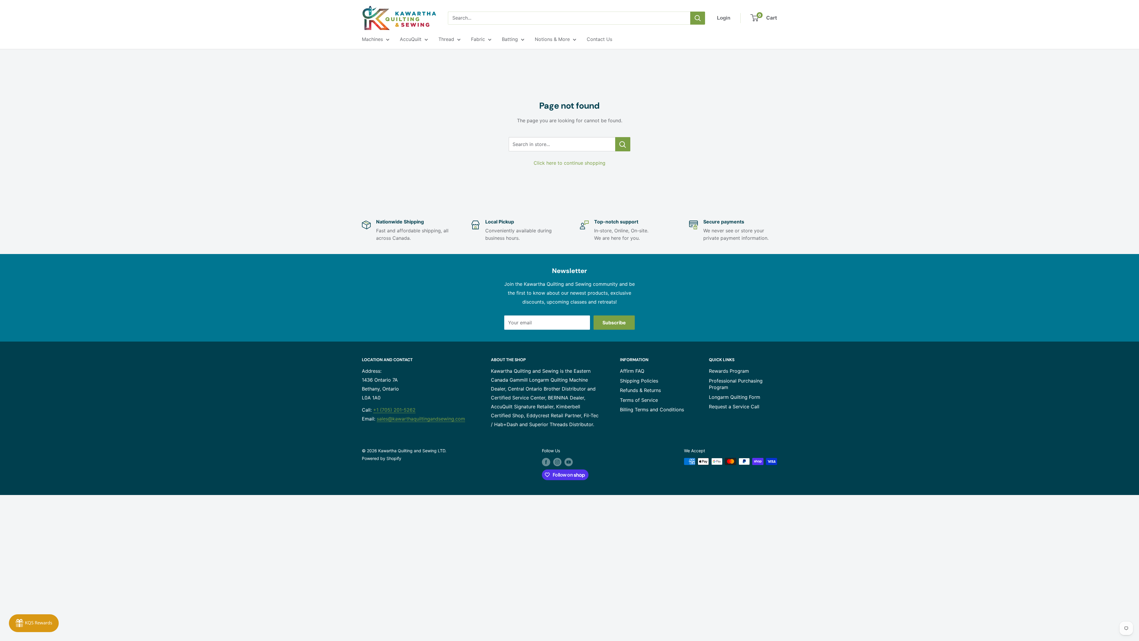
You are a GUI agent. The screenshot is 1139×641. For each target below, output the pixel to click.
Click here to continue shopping (569, 163)
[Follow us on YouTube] (568, 462)
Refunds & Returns (640, 390)
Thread (446, 39)
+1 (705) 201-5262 (394, 410)
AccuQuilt (410, 39)
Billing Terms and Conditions (652, 409)
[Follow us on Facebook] (546, 462)
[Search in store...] (622, 144)
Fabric (478, 39)
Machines (372, 39)
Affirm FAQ (632, 371)
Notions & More (552, 39)
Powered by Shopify (381, 458)
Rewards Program (729, 371)
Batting (510, 39)
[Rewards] (34, 623)
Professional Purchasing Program (736, 384)
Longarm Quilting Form (734, 397)
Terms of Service (639, 400)
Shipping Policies (639, 381)
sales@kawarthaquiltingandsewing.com (421, 419)
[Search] (697, 18)
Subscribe (614, 323)
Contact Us (599, 39)
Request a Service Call (734, 407)
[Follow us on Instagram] (557, 462)
